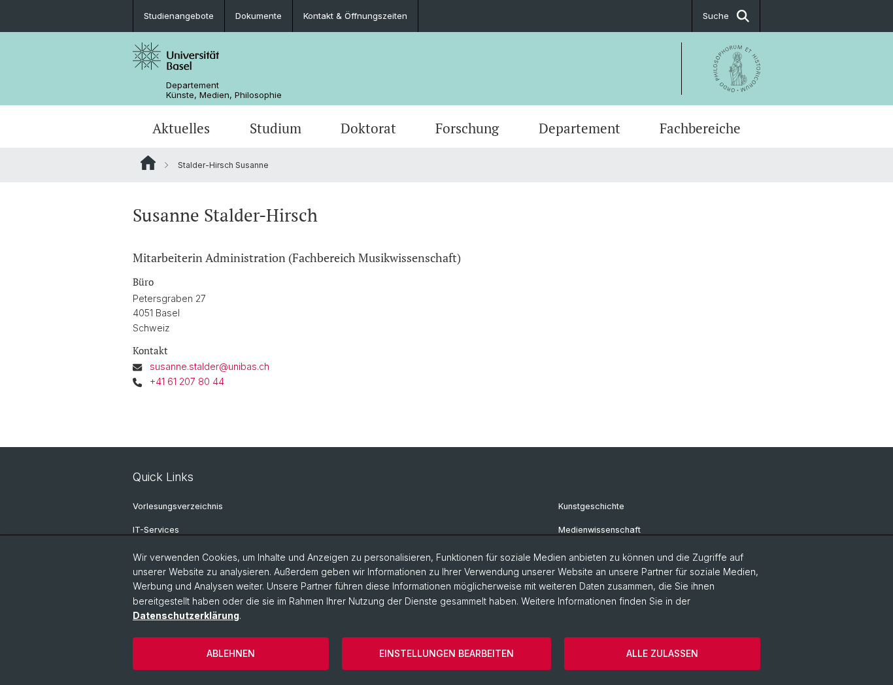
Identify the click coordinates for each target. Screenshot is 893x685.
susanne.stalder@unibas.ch (209, 366)
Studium (275, 128)
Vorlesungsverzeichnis (178, 506)
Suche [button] (716, 15)
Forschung (467, 128)
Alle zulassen (662, 653)
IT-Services (156, 530)
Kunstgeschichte (591, 506)
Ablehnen (231, 653)
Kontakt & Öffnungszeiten (355, 15)
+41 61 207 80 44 (187, 381)
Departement (579, 128)
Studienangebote (179, 15)
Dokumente (258, 15)
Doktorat (368, 128)
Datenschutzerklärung (186, 615)
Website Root (148, 163)
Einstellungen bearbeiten (446, 653)
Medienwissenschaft (599, 530)
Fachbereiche (700, 128)
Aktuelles (181, 128)
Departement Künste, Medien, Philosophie (224, 90)
